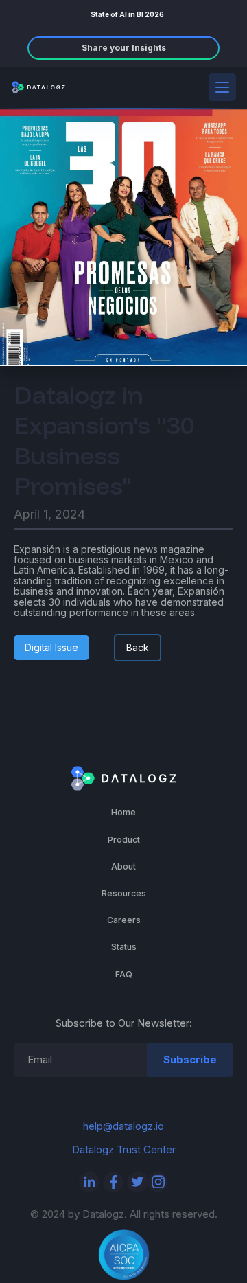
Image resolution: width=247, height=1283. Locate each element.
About (123, 866)
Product (124, 839)
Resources (124, 893)
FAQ (123, 974)
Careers (124, 920)
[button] (222, 87)
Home (123, 812)
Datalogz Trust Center (124, 1149)
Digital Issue (51, 647)
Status (124, 947)
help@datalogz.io (123, 1126)
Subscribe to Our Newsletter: (124, 1023)
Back (137, 647)
